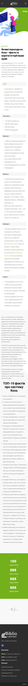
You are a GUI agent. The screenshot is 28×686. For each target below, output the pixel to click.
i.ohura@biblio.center (11, 657)
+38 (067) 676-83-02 (11, 660)
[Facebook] (2, 645)
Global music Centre (11, 244)
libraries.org (16, 63)
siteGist (24, 684)
